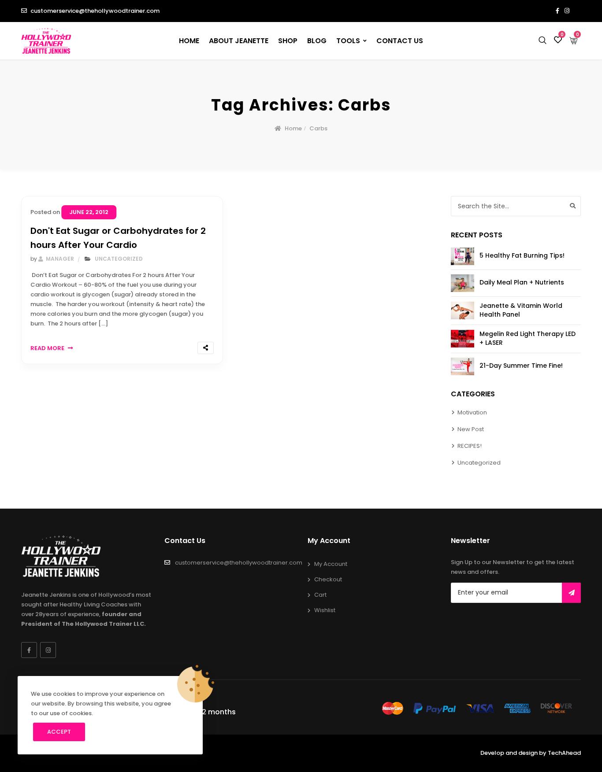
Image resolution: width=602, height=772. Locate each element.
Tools (348, 41)
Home (189, 41)
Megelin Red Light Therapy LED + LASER (527, 338)
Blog (317, 41)
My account (330, 564)
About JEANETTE (238, 41)
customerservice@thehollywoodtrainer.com (95, 11)
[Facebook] (29, 650)
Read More (47, 348)
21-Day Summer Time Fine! (521, 365)
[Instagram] (48, 650)
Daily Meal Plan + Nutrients (521, 282)
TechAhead (564, 753)
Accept (59, 732)
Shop (287, 41)
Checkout (328, 579)
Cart (320, 595)
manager (59, 258)
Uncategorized (119, 258)
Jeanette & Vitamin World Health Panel (520, 310)
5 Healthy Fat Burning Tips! (522, 255)
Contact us (399, 41)
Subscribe (571, 593)
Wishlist (324, 610)
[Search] (572, 206)
